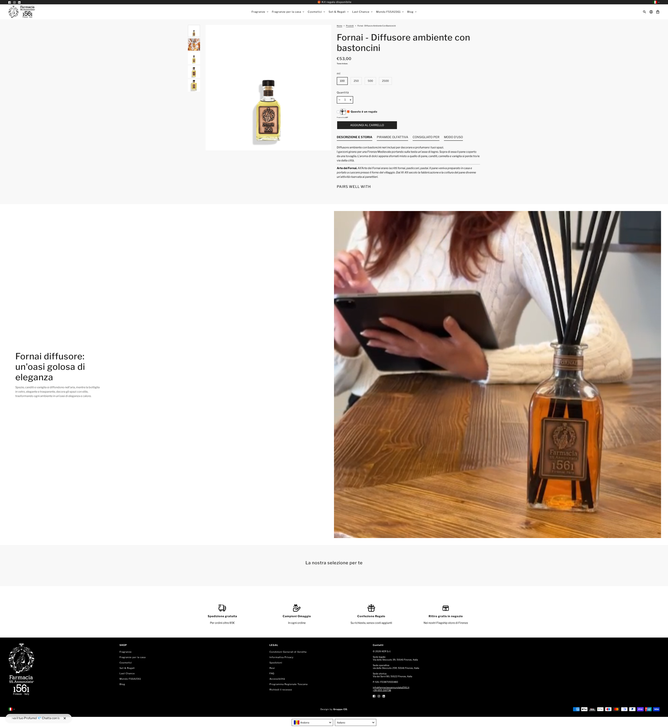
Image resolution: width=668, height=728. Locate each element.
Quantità (343, 92)
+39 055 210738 (382, 690)
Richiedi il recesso (280, 689)
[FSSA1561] (21, 12)
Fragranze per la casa (133, 657)
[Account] (651, 12)
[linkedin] (383, 696)
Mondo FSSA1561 (130, 678)
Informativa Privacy (281, 657)
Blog (122, 684)
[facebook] (374, 696)
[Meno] (339, 100)
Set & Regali (127, 668)
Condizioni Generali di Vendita (288, 651)
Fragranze (126, 651)
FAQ (271, 673)
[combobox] (312, 722)
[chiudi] (64, 718)
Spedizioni (275, 662)
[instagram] (378, 696)
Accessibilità (277, 678)
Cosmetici (126, 662)
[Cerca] (644, 12)
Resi (272, 668)
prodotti (350, 26)
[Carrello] (658, 12)
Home (339, 26)
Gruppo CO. (340, 709)
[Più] (350, 100)
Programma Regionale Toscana (288, 684)
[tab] (354, 138)
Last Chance (127, 673)
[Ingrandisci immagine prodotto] (268, 87)
